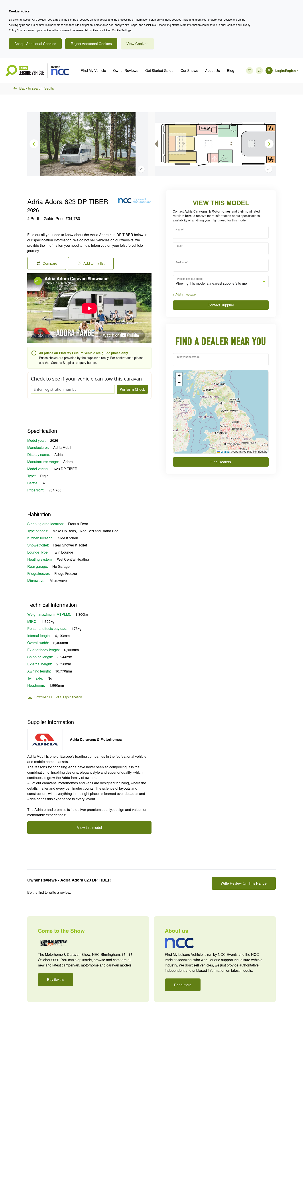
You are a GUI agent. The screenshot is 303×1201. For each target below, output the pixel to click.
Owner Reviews (125, 70)
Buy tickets (55, 979)
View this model (89, 827)
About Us (212, 70)
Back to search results (36, 88)
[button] (179, 376)
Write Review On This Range (244, 883)
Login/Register (286, 70)
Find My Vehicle (93, 70)
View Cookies (137, 43)
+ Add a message (184, 294)
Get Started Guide (159, 70)
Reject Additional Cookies (91, 43)
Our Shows (189, 70)
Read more (182, 984)
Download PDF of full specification (58, 697)
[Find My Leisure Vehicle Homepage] (37, 70)
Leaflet (224, 451)
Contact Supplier (221, 305)
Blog (230, 70)
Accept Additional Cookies (35, 43)
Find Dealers (221, 461)
